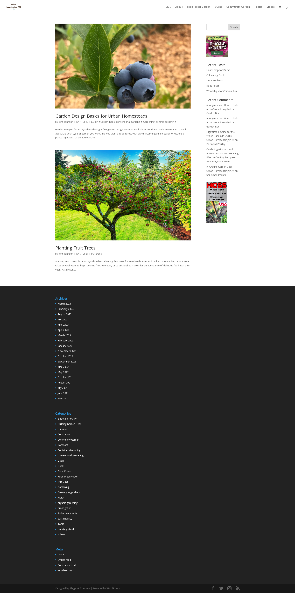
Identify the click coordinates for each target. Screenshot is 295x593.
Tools (61, 523)
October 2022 (65, 356)
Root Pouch (213, 85)
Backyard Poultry (215, 144)
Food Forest (64, 471)
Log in (61, 554)
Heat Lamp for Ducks (218, 70)
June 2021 (63, 393)
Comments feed (67, 565)
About (179, 7)
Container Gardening (69, 450)
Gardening (148, 121)
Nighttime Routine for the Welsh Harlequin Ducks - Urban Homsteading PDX (220, 136)
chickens (62, 429)
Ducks (218, 7)
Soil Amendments (216, 175)
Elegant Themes (80, 588)
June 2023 (63, 324)
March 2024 (64, 303)
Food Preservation (68, 476)
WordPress (113, 588)
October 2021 (65, 377)
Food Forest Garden (198, 7)
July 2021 (63, 387)
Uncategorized (66, 529)
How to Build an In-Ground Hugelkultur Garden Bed (222, 109)
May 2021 (63, 398)
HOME (167, 7)
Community (64, 434)
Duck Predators (215, 80)
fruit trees (96, 253)
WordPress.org (66, 570)
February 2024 (66, 309)
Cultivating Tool (215, 75)
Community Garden (238, 7)
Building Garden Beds (103, 121)
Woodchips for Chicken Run (221, 91)
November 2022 (67, 351)
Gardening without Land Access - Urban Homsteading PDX (222, 153)
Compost (63, 445)
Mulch (61, 497)
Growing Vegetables (69, 492)
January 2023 (65, 345)
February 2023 (66, 340)
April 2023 (63, 330)
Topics (258, 7)
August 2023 (65, 314)
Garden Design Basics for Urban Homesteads (101, 116)
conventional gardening (129, 121)
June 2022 (63, 366)
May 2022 (63, 372)
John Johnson (66, 121)
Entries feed (64, 559)
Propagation (64, 508)
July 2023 (63, 319)
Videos (271, 7)
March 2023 (64, 335)
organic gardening (166, 121)
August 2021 (65, 382)
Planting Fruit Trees (75, 248)
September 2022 (67, 361)
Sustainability (65, 518)
